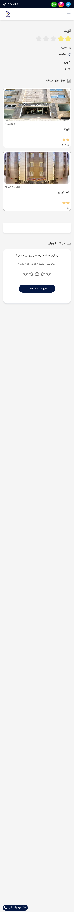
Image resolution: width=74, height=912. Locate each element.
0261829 (13, 4)
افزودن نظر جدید (37, 288)
